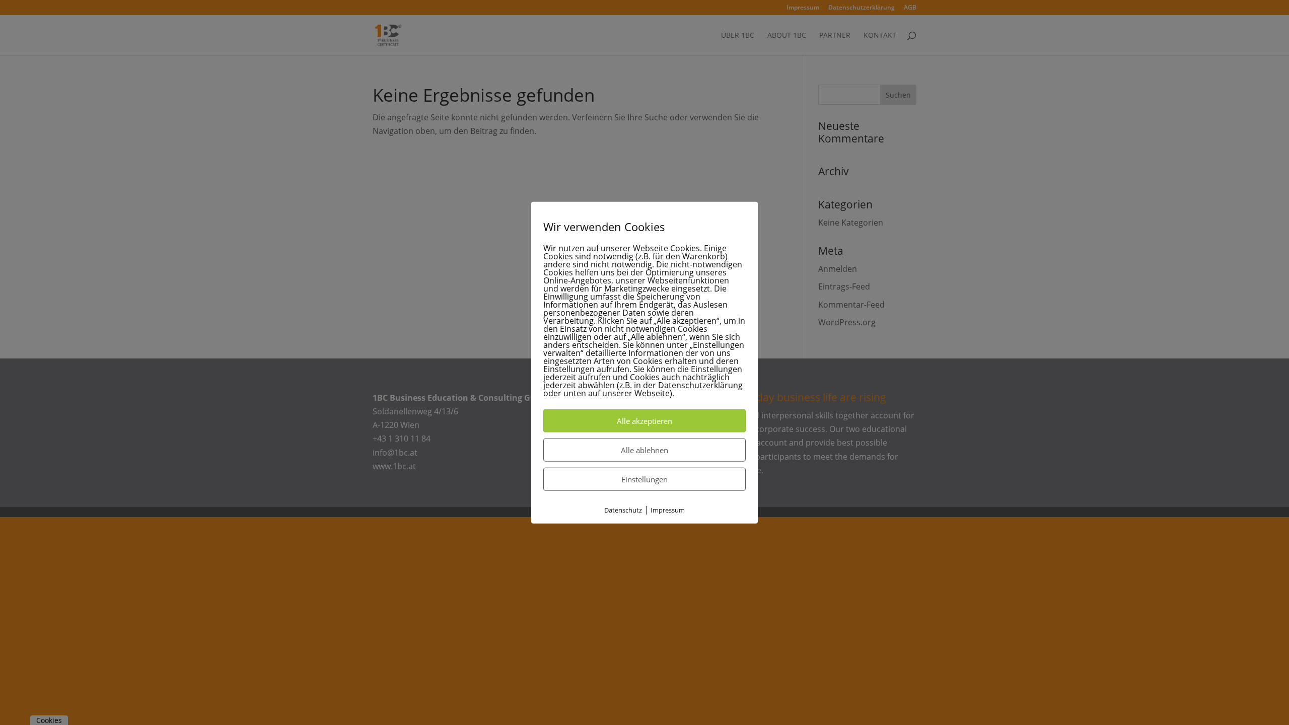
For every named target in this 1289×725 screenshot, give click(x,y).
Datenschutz (623, 510)
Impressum (668, 510)
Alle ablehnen (644, 450)
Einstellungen (644, 479)
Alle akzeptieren (644, 421)
